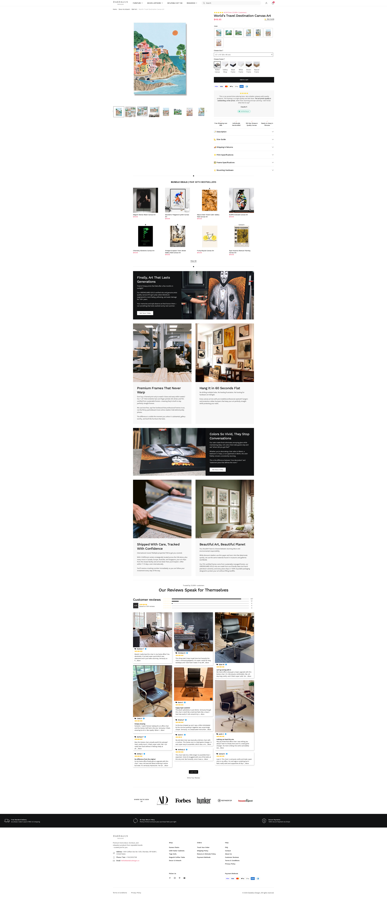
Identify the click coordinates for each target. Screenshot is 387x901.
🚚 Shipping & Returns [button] (223, 147)
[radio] (218, 32)
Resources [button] (191, 3)
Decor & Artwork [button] (154, 3)
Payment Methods (203, 857)
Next (206, 111)
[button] (269, 19)
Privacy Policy (230, 864)
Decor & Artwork (175, 860)
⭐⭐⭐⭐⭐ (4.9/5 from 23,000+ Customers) (230, 12)
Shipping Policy (202, 851)
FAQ (226, 847)
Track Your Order (203, 847)
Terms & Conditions (232, 860)
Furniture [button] (137, 3)
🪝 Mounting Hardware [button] (223, 170)
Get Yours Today (145, 313)
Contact (228, 851)
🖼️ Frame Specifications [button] (224, 162)
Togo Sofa (172, 854)
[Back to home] (121, 3)
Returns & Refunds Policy (206, 854)
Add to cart (244, 80)
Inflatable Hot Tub (174, 3)
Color (216, 26)
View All (193, 261)
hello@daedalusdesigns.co (130, 861)
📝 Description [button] (220, 132)
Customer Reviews (232, 857)
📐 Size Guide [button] (220, 139)
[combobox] (231, 3)
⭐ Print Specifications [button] (223, 155)
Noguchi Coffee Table (177, 857)
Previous (113, 111)
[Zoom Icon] (160, 58)
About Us (228, 854)
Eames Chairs (174, 847)
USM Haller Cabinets (176, 851)
